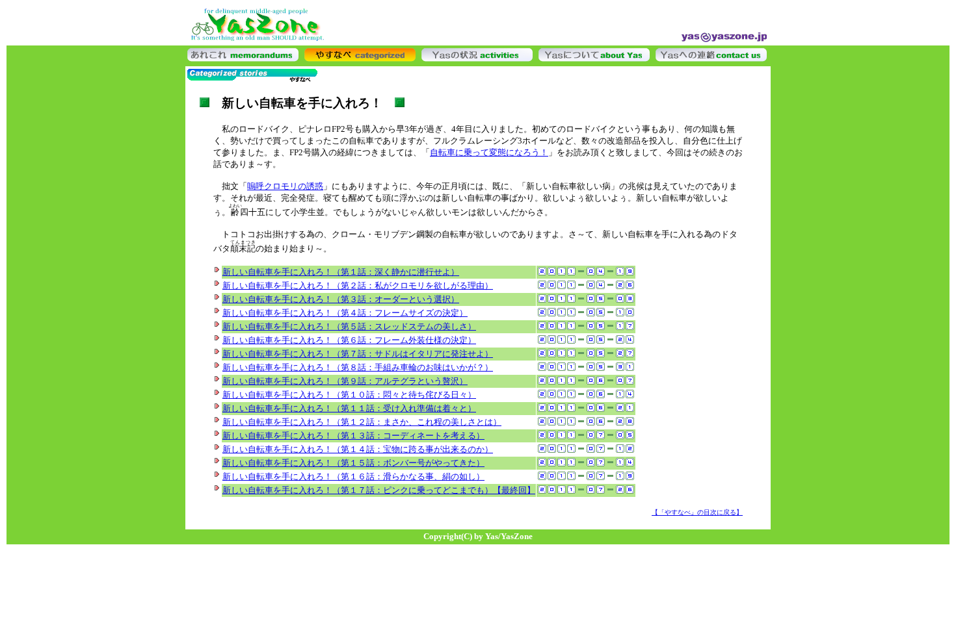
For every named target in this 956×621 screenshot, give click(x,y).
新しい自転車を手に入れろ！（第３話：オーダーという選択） (340, 299)
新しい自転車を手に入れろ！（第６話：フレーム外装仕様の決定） (349, 340)
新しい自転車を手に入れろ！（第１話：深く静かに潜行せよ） (340, 272)
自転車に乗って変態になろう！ (489, 152)
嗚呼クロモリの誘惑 (285, 186)
